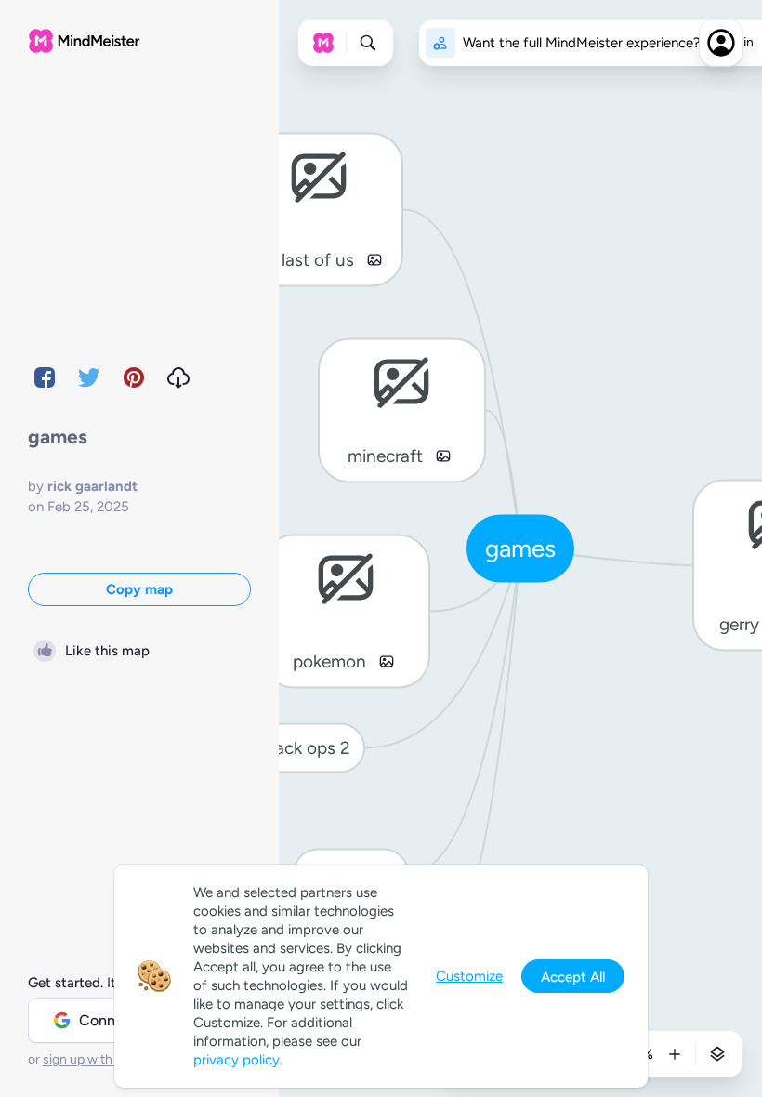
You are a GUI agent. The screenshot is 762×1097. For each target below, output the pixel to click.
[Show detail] (717, 1054)
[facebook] (44, 377)
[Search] (368, 42)
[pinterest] (134, 377)
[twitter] (89, 377)
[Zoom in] (674, 1054)
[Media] (374, 259)
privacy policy (236, 1059)
